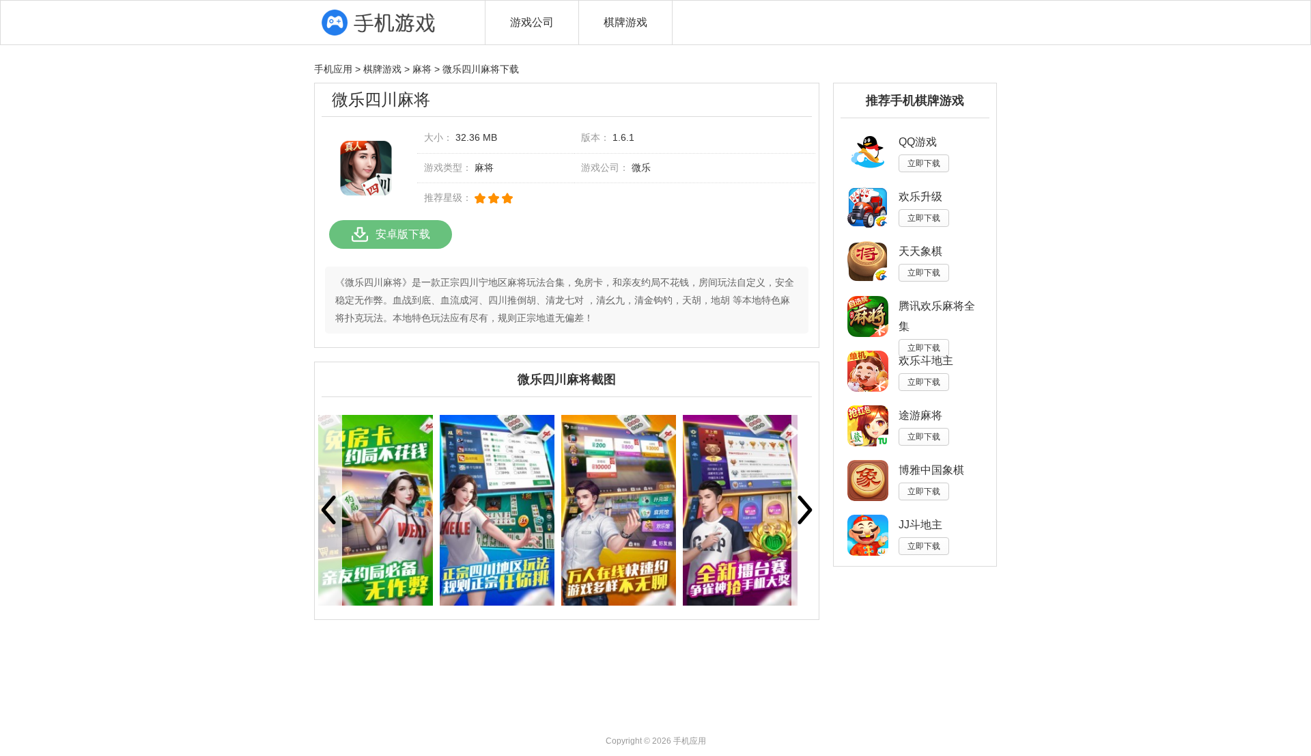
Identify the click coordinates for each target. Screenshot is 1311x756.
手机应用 (333, 69)
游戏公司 (532, 22)
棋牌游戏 (625, 22)
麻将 (422, 69)
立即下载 (923, 163)
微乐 (641, 167)
